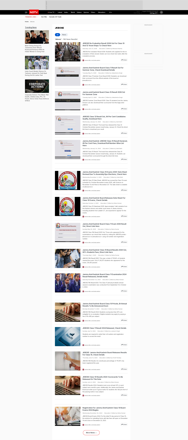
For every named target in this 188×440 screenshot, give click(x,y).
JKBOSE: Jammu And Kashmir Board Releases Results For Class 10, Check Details (105, 354)
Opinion (86, 12)
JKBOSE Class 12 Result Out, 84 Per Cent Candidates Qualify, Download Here (104, 118)
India (66, 12)
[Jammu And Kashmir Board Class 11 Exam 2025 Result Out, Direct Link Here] (67, 233)
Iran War (44, 17)
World (73, 12)
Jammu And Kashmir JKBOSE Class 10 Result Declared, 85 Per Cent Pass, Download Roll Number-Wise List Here (105, 143)
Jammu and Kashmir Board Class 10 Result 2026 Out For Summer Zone (104, 93)
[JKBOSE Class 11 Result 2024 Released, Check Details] (67, 336)
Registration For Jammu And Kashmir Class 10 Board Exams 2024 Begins (104, 409)
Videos (79, 12)
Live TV (52, 12)
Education (101, 12)
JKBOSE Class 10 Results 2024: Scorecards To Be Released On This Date (103, 378)
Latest (60, 12)
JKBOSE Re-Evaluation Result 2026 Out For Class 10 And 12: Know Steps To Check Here (103, 44)
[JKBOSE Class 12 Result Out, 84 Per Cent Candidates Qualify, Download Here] (67, 125)
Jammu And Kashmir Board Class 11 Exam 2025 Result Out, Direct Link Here (104, 225)
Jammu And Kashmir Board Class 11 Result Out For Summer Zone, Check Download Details (103, 69)
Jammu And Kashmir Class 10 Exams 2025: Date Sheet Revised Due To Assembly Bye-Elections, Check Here (105, 173)
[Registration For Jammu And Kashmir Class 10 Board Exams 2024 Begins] (67, 416)
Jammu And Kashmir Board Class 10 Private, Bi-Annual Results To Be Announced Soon (105, 305)
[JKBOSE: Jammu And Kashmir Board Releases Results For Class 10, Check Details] (67, 361)
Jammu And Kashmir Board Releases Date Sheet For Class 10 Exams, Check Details (104, 199)
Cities (93, 12)
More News (90, 433)
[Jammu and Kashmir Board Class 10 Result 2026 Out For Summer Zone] (67, 100)
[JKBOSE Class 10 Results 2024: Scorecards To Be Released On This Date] (67, 386)
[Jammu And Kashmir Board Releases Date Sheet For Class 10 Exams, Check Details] (67, 207)
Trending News (31, 27)
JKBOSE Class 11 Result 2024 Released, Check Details (104, 328)
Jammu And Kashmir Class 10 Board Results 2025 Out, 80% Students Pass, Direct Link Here (105, 251)
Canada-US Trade (55, 17)
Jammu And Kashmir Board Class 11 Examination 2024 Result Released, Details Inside (104, 275)
